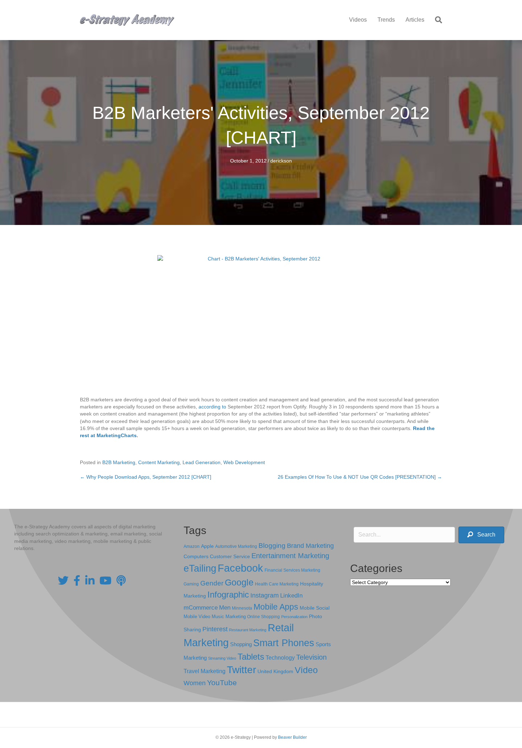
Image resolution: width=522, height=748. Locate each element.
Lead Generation (202, 462)
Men (224, 607)
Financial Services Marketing (292, 570)
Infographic (228, 594)
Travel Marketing (204, 671)
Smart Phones (283, 643)
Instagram (264, 595)
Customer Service (230, 556)
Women (195, 683)
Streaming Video (222, 658)
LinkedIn (291, 595)
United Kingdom (275, 671)
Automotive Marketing (236, 546)
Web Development (244, 462)
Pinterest (215, 629)
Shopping (241, 644)
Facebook (240, 568)
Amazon (192, 546)
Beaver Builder (292, 737)
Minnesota (242, 608)
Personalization (294, 617)
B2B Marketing (118, 462)
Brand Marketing (310, 545)
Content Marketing (159, 462)
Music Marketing (229, 616)
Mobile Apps (276, 606)
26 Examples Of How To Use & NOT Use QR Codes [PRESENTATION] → (360, 477)
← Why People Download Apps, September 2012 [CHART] (145, 477)
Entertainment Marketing (290, 556)
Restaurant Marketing (247, 630)
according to (212, 406)
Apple (207, 546)
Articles (415, 20)
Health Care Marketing (277, 584)
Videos (358, 20)
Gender (211, 583)
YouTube (222, 682)
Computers (196, 556)
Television (311, 657)
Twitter (241, 669)
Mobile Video (197, 616)
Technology (280, 658)
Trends (386, 20)
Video (306, 670)
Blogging (272, 545)
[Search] (436, 20)
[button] (481, 535)
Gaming (191, 584)
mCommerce (201, 607)
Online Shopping (263, 616)
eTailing (200, 568)
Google (239, 582)
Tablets (251, 656)
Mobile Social (315, 608)
